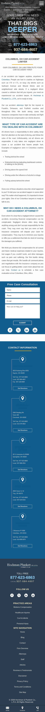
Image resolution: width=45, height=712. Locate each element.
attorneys (20, 105)
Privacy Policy (22, 681)
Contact (23, 643)
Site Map (22, 692)
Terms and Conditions (22, 687)
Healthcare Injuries (22, 613)
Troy (39, 10)
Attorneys (22, 654)
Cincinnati (17, 10)
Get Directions (22, 388)
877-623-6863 (25, 44)
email (7, 710)
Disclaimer (22, 676)
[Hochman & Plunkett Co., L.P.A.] (13, 3)
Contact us (15, 270)
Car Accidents (22, 618)
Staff (22, 659)
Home (22, 632)
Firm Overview (22, 648)
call (37, 710)
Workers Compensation (22, 607)
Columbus (23, 12)
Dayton (7, 10)
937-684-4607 (25, 49)
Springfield (30, 10)
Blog (22, 637)
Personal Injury (22, 624)
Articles (22, 665)
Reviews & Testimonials (22, 670)
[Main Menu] (41, 3)
